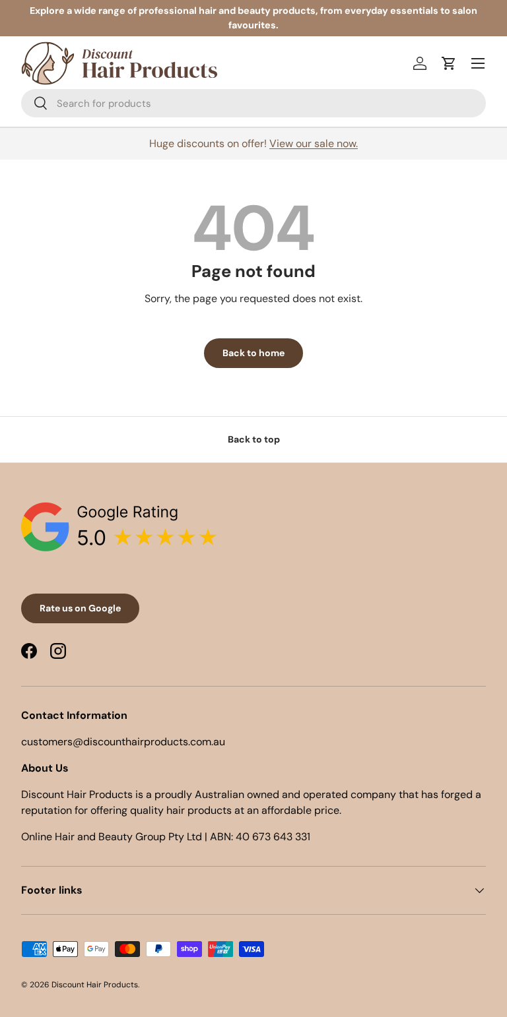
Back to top (254, 439)
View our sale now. (313, 143)
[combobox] (253, 103)
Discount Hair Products (94, 984)
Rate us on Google (80, 608)
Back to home (253, 353)
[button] (448, 63)
